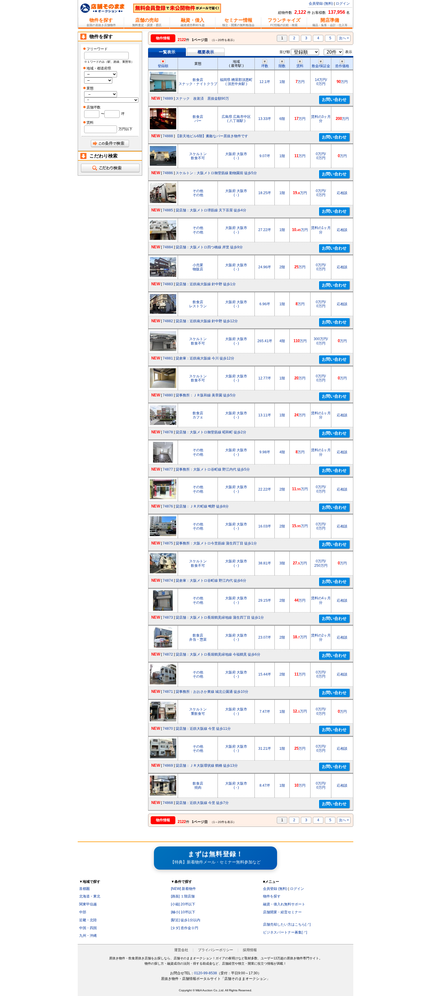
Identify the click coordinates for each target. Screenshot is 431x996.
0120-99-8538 (205, 973)
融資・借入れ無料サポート (284, 904)
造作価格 (342, 66)
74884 (168, 247)
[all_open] (110, 168)
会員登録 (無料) (321, 3)
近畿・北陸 (88, 920)
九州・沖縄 (88, 936)
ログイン (343, 3)
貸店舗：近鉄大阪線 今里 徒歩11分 (203, 729)
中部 (82, 912)
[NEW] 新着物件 (183, 889)
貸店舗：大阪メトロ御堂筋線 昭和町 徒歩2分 (211, 432)
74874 (168, 580)
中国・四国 (88, 928)
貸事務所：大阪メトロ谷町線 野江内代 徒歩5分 (213, 469)
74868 (168, 803)
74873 (168, 617)
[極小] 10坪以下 (183, 912)
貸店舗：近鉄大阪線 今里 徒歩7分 (202, 803)
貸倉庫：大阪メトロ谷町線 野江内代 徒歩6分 (211, 580)
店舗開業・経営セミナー (282, 912)
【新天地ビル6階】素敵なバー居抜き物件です (212, 136)
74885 (168, 210)
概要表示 (206, 52)
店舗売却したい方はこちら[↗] (286, 924)
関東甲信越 (88, 904)
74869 (168, 765)
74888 (168, 136)
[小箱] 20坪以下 (183, 904)
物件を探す (272, 896)
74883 (168, 284)
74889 (168, 98)
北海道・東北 (89, 896)
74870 (168, 729)
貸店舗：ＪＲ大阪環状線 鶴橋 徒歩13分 (207, 765)
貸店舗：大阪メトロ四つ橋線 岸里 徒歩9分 (209, 247)
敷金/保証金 (321, 66)
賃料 (299, 66)
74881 (168, 358)
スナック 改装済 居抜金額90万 (202, 98)
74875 (168, 543)
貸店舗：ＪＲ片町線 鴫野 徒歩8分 (202, 506)
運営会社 (181, 950)
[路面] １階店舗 (183, 896)
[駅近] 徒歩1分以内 (185, 920)
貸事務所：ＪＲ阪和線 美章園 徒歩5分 (206, 395)
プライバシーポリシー (215, 950)
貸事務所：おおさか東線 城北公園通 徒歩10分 (212, 692)
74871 (168, 692)
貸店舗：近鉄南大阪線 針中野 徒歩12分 (207, 321)
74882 (168, 321)
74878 (168, 432)
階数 (282, 66)
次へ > (344, 38)
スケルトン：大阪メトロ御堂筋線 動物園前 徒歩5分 (216, 173)
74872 (168, 654)
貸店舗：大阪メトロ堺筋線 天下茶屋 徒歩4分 (211, 210)
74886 (168, 173)
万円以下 (125, 129)
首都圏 (84, 889)
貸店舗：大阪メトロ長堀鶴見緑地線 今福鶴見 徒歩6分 (218, 654)
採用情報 (250, 950)
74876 (168, 506)
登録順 (163, 66)
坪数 (264, 66)
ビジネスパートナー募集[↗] (285, 932)
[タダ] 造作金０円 (184, 928)
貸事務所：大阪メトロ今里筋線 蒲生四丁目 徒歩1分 (216, 543)
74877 (168, 469)
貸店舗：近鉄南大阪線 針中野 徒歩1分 (206, 284)
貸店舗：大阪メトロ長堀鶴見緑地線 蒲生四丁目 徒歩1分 (220, 617)
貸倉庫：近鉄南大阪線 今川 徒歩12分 (205, 358)
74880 (168, 395)
